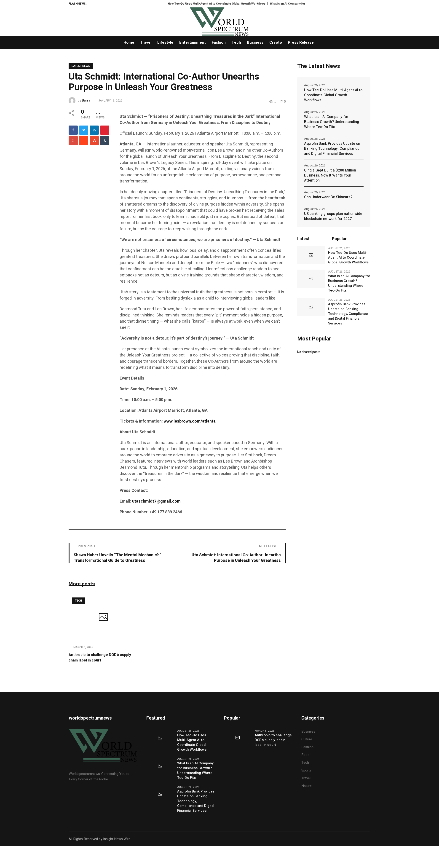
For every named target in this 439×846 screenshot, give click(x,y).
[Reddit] (83, 140)
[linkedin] (94, 130)
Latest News (81, 66)
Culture (306, 739)
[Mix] (94, 140)
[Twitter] (83, 130)
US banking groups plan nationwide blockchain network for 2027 (333, 216)
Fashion (307, 747)
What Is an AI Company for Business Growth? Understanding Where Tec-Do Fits (331, 122)
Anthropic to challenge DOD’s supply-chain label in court (100, 657)
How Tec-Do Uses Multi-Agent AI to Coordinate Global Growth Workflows (202, 4)
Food (305, 754)
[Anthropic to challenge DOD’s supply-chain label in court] (103, 617)
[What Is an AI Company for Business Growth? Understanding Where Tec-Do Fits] (311, 278)
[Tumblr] (104, 140)
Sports (306, 770)
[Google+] (73, 140)
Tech (78, 601)
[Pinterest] (104, 130)
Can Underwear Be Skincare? (328, 197)
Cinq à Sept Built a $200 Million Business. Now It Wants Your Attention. (330, 175)
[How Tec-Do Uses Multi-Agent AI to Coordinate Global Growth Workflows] (311, 255)
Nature (306, 785)
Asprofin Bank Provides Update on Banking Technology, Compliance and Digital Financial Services (332, 148)
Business (308, 731)
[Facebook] (73, 130)
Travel (306, 778)
